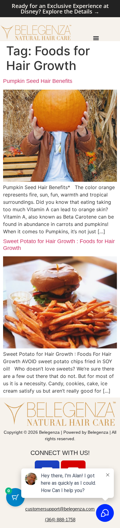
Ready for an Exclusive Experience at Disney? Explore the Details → (60, 8)
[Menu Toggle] (96, 38)
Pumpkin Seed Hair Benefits (37, 81)
